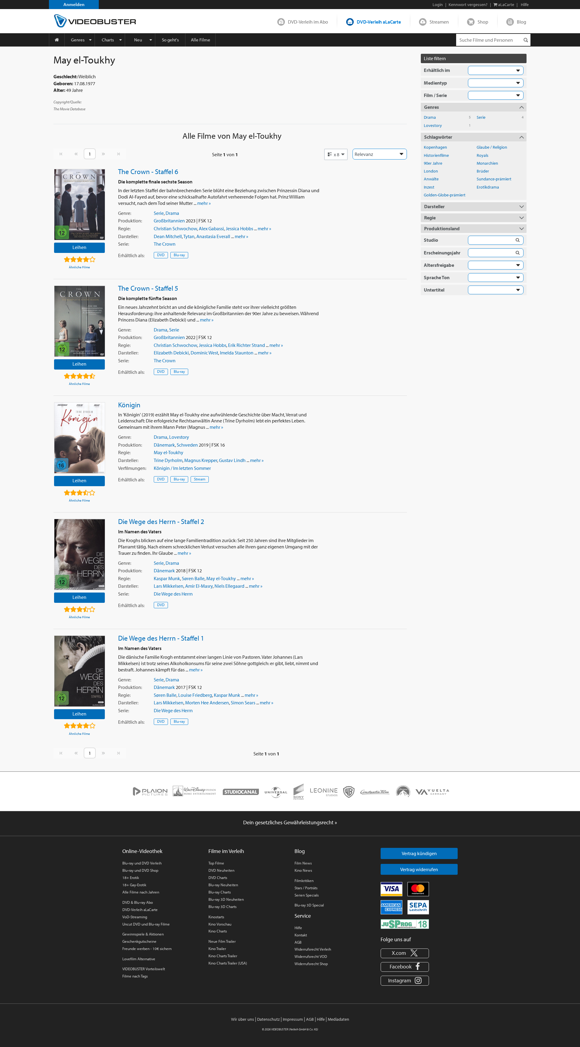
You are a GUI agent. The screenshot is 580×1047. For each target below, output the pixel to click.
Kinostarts (216, 916)
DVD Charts (217, 877)
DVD (161, 254)
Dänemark (164, 445)
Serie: (123, 244)
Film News (303, 863)
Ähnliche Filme (79, 267)
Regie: (124, 228)
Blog (521, 22)
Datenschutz (268, 1019)
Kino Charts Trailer (222, 955)
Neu (138, 40)
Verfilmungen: (132, 468)
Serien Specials (307, 895)
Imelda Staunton (236, 353)
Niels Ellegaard (229, 586)
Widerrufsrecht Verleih (313, 949)
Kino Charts (217, 931)
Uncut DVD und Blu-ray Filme (146, 924)
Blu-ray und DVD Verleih (142, 863)
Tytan (189, 236)
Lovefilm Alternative (138, 958)
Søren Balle (193, 578)
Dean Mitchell (168, 236)
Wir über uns (242, 1019)
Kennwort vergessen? (468, 4)
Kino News (303, 870)
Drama (172, 213)
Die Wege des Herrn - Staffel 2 (161, 521)
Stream (199, 479)
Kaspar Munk (167, 578)
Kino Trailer (217, 948)
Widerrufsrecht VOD (311, 956)
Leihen (79, 247)
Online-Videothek (142, 851)
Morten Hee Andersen (207, 703)
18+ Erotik (130, 877)
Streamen (439, 22)
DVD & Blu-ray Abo (137, 902)
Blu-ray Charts (219, 892)
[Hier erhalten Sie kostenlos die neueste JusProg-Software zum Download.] (405, 923)
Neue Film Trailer (222, 941)
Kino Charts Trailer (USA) (227, 963)
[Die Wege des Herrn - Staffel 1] (79, 671)
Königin (129, 404)
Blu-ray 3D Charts (222, 906)
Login (438, 4)
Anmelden (74, 4)
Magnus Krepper (200, 460)
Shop (483, 22)
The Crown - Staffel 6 (148, 171)
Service (303, 915)
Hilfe (298, 927)
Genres (78, 40)
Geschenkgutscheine (139, 941)
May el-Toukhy (168, 452)
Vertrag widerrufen (419, 869)
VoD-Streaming (134, 916)
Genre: (124, 213)
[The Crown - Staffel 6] (79, 204)
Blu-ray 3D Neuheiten (226, 899)
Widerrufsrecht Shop (311, 963)
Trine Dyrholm (168, 460)
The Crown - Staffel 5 (148, 287)
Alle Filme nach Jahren (140, 892)
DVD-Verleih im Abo (308, 22)
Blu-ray (179, 254)
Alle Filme (200, 40)
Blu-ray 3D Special (309, 905)
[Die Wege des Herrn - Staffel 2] (79, 554)
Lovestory (179, 437)
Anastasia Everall (213, 236)
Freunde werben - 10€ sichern (147, 948)
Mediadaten (338, 1019)
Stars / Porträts (306, 887)
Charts (108, 40)
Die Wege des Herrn (173, 594)
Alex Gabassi (211, 228)
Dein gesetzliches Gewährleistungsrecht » (290, 822)
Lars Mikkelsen (168, 586)
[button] (336, 154)
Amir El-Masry (199, 586)
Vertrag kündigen (419, 853)
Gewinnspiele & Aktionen (143, 934)
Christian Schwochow (175, 228)
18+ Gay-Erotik (134, 884)
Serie (159, 213)
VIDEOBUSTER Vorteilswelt (143, 968)
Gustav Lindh (232, 460)
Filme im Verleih (226, 851)
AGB (298, 942)
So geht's (170, 40)
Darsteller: (128, 236)
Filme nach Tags (135, 976)
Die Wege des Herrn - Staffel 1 (161, 637)
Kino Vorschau (219, 924)
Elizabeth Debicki (171, 353)
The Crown (165, 244)
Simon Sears (243, 703)
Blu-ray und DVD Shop (140, 870)
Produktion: (130, 221)
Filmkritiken (304, 880)
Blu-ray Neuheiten (223, 884)
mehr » (204, 203)
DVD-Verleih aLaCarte (379, 22)
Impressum (293, 1019)
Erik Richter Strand (246, 345)
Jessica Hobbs (239, 228)
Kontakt (301, 934)
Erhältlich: (131, 255)
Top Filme (216, 863)
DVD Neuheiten (221, 870)
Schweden (187, 445)
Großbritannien (169, 221)
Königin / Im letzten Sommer (182, 468)
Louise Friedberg (195, 695)
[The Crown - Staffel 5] (79, 321)
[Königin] (79, 437)
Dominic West (204, 353)
